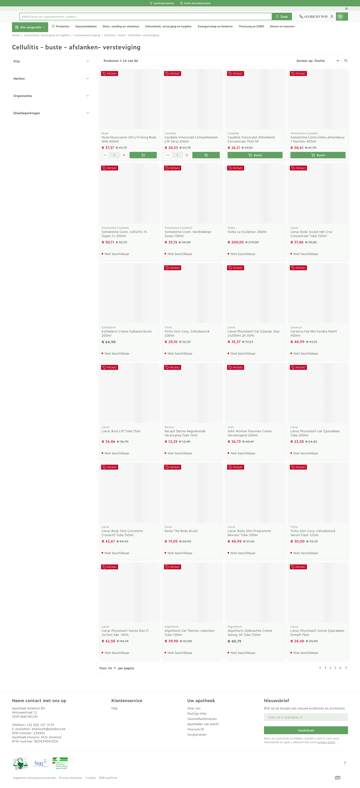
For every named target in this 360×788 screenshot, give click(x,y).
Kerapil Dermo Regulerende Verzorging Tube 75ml (185, 433)
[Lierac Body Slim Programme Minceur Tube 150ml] (255, 493)
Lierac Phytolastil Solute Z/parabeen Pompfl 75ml (317, 632)
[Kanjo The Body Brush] (192, 493)
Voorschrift (195, 729)
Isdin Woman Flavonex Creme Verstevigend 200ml (250, 433)
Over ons (194, 708)
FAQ (114, 708)
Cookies (91, 778)
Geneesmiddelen (36, 131)
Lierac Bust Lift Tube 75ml (121, 431)
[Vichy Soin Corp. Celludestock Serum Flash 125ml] (318, 493)
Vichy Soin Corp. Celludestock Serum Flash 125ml (312, 532)
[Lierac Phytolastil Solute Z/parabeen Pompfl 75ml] (318, 592)
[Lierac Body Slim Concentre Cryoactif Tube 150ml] (129, 493)
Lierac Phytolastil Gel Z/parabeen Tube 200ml (315, 433)
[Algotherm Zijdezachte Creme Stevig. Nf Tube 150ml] (255, 592)
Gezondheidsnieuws (202, 719)
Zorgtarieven (196, 734)
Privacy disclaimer (70, 778)
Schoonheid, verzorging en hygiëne (36, 49)
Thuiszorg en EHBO (36, 111)
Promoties (22, 36)
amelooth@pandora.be (48, 728)
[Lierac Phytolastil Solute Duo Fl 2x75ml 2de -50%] (129, 592)
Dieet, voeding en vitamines (36, 65)
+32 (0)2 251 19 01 (40, 724)
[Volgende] (345, 667)
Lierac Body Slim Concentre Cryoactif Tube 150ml (122, 532)
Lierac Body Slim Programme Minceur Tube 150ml (249, 532)
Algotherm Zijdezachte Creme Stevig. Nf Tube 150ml (250, 632)
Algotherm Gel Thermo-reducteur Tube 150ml (190, 632)
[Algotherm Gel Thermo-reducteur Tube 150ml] (192, 592)
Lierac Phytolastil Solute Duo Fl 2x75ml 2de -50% (125, 632)
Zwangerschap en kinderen (36, 78)
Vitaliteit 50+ (36, 90)
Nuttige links (197, 713)
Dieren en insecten (36, 121)
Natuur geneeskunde (36, 100)
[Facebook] (345, 763)
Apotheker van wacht (203, 724)
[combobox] (146, 16)
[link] (320, 667)
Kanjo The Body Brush (181, 530)
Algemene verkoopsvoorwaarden (34, 778)
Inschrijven (306, 730)
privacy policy (326, 742)
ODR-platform (108, 778)
